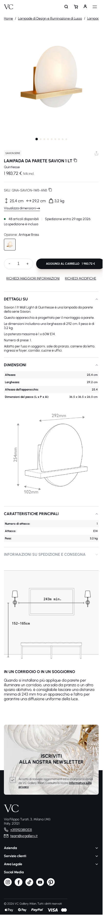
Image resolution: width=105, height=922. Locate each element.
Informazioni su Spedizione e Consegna (45, 554)
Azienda (10, 848)
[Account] (85, 7)
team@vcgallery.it (24, 836)
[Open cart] (76, 7)
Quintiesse (12, 167)
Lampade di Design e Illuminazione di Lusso (50, 18)
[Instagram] (8, 885)
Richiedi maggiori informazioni (33, 278)
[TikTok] (29, 885)
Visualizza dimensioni (20, 208)
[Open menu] (95, 7)
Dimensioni (15, 365)
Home (8, 18)
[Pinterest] (51, 885)
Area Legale (13, 864)
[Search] (66, 7)
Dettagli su (16, 299)
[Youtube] (40, 885)
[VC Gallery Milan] (8, 6)
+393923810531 (21, 830)
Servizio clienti (15, 856)
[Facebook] (18, 885)
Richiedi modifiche (80, 278)
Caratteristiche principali (31, 513)
